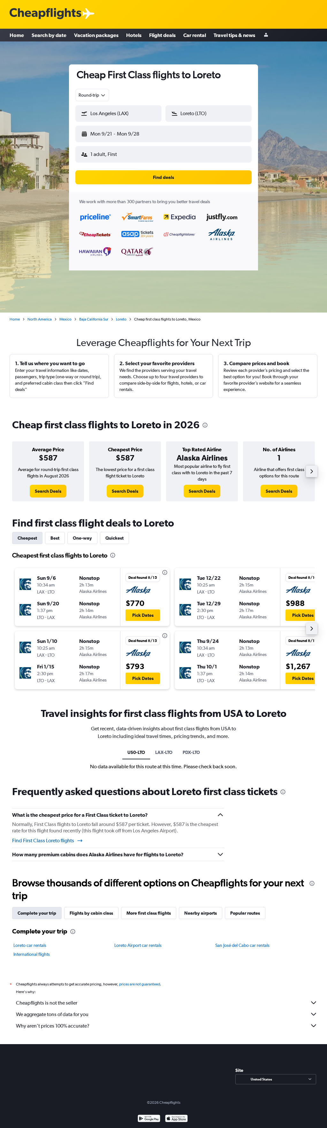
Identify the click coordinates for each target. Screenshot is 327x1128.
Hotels (133, 35)
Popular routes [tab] (245, 913)
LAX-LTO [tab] (163, 752)
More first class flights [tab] (148, 913)
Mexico (65, 319)
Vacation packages (96, 35)
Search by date (49, 35)
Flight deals (162, 35)
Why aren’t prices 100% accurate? (52, 1026)
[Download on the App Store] (176, 1119)
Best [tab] (54, 538)
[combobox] (92, 95)
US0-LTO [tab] (136, 752)
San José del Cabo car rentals (242, 945)
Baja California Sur (93, 319)
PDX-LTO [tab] (191, 752)
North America (39, 319)
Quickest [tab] (114, 538)
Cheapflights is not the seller (46, 1003)
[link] (48, 491)
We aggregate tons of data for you (52, 1014)
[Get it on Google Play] (149, 1119)
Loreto (121, 319)
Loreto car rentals (29, 945)
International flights (31, 954)
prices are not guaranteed (139, 984)
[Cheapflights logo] (45, 14)
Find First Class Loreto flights (43, 840)
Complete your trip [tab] (37, 913)
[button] (118, 113)
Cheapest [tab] (27, 538)
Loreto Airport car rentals (138, 945)
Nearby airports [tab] (200, 913)
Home (17, 35)
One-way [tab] (82, 538)
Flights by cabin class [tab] (91, 913)
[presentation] (205, 425)
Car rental (194, 35)
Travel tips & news (234, 35)
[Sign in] (266, 35)
